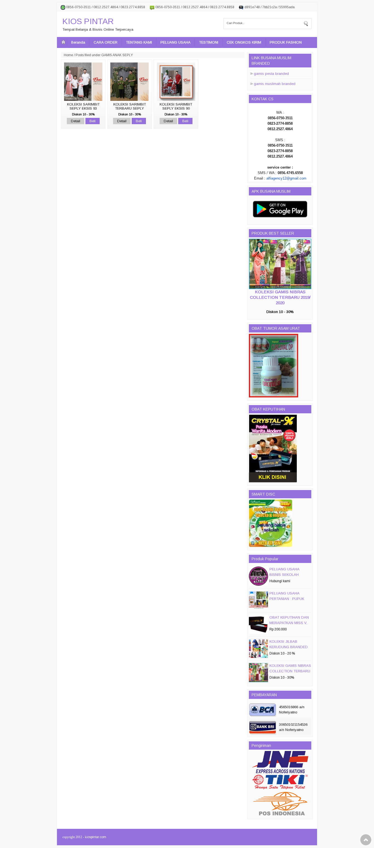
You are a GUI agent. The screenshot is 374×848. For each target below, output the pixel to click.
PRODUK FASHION (286, 42)
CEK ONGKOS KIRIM (244, 42)
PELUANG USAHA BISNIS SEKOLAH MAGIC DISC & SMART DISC (288, 577)
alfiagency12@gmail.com (286, 178)
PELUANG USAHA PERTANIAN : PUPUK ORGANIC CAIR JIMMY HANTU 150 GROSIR (288, 601)
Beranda (78, 42)
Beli (93, 121)
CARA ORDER (105, 42)
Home (68, 55)
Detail (75, 121)
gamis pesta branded (271, 74)
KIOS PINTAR (88, 21)
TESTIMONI (208, 42)
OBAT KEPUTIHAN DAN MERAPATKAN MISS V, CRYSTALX (289, 622)
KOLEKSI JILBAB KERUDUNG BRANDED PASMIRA (288, 647)
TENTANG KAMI (139, 42)
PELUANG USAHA (175, 42)
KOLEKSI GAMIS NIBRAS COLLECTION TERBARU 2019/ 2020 (280, 297)
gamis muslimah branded (274, 84)
